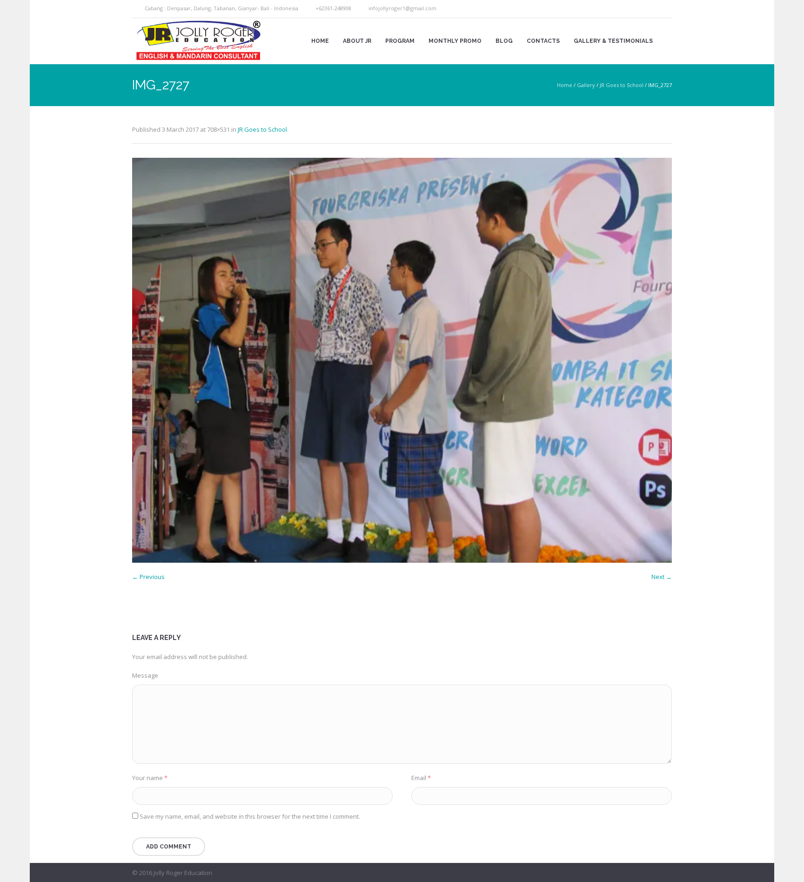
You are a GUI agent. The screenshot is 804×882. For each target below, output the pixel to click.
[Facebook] (655, 9)
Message (145, 675)
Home (564, 84)
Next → (661, 576)
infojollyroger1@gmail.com (402, 8)
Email (421, 778)
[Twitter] (665, 9)
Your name (150, 778)
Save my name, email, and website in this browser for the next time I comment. (250, 816)
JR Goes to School (621, 84)
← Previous (148, 576)
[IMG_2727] (402, 360)
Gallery (586, 84)
